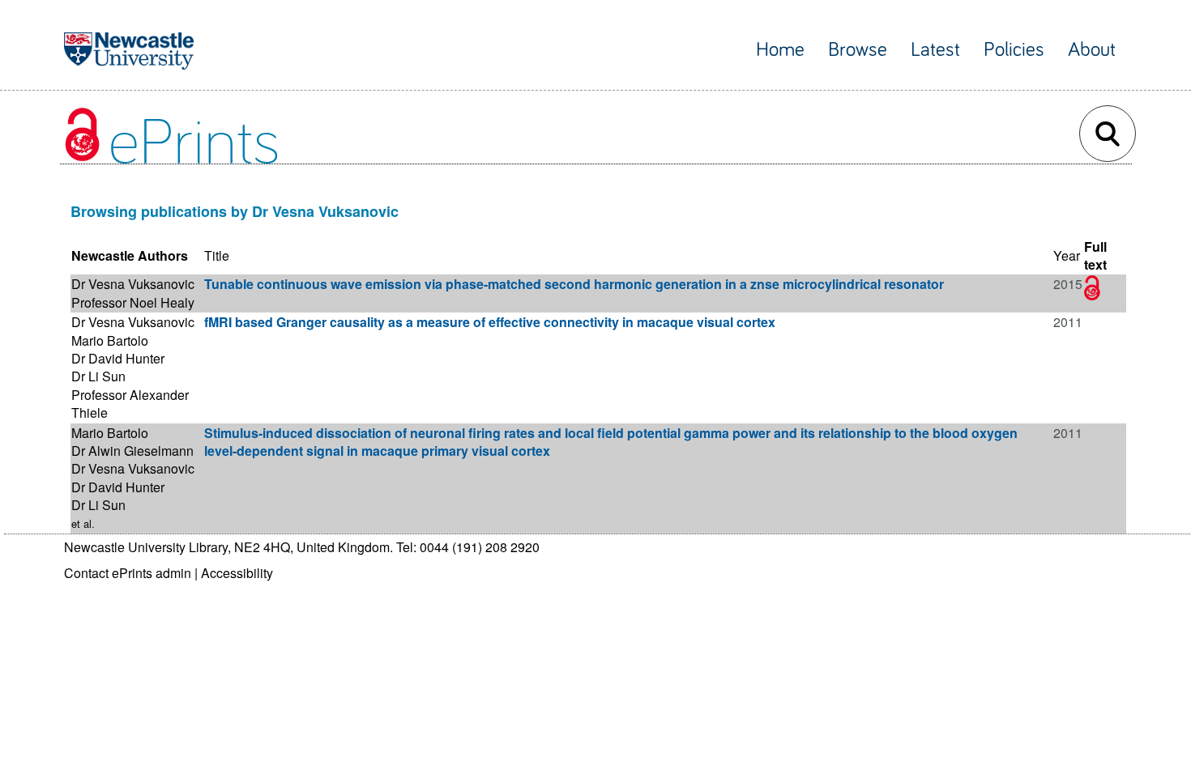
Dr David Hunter (117, 358)
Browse (857, 50)
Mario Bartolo (109, 340)
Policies (1014, 50)
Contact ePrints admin (127, 572)
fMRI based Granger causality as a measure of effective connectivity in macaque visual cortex (489, 322)
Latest (935, 50)
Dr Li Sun (98, 376)
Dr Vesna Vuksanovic (132, 283)
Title (216, 255)
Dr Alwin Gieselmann (132, 450)
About (1092, 50)
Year (1066, 255)
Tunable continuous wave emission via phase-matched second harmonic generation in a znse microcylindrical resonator (574, 283)
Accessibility (237, 572)
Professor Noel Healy (132, 302)
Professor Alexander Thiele (130, 403)
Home (780, 50)
